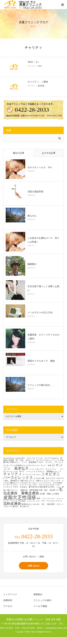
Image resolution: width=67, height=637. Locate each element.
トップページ (10, 594)
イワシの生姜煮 (15, 465)
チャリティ (12, 474)
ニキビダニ (50, 474)
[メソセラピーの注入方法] (15, 314)
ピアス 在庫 (34, 481)
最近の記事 (18, 153)
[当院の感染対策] (15, 193)
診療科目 (7, 600)
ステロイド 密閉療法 (45, 471)
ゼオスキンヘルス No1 (39, 167)
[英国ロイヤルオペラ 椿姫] (15, 362)
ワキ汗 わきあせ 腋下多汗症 (25, 487)
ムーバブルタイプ (23, 483)
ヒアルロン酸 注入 (42, 478)
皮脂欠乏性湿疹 (19, 497)
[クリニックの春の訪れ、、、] (15, 387)
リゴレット (35, 483)
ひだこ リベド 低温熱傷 (25, 462)
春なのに (32, 216)
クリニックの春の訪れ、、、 (42, 385)
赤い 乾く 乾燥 (43, 504)
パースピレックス (18, 478)
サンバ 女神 (45, 465)
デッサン (37, 475)
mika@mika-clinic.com (56, 628)
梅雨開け (32, 264)
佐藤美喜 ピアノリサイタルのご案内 (43, 337)
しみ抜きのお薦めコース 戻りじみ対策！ (43, 240)
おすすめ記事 (48, 153)
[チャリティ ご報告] (13, 86)
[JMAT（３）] (13, 66)
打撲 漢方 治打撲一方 (48, 490)
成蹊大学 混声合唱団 (29, 490)
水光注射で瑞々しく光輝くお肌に (43, 288)
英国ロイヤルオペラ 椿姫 (41, 361)
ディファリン (27, 475)
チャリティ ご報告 (38, 82)
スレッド (57, 471)
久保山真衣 (42, 487)
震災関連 (41, 86)
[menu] (62, 4)
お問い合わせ (33, 565)
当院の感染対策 (35, 191)
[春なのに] (15, 217)
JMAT (40, 66)
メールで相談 (40, 606)
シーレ (31, 469)
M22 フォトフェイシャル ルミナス (36, 458)
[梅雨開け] (15, 266)
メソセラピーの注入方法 (41, 312)
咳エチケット (13, 490)
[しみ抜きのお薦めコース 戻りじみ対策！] (15, 241)
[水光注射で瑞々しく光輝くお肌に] (15, 290)
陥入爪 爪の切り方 (21, 506)
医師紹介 (38, 594)
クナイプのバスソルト (31, 465)
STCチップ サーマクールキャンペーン (42, 460)
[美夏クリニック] (10, 8)
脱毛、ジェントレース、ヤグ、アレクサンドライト (42, 501)
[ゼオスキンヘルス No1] (15, 169)
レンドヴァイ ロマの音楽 (52, 483)
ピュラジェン (45, 481)
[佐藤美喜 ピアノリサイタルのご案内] (15, 338)
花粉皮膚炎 (12, 504)
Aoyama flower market (12, 458)
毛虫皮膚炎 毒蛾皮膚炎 (32, 491)
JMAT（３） (34, 62)
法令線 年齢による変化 (49, 494)
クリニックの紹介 (43, 600)
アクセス (7, 606)
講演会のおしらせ (29, 504)
